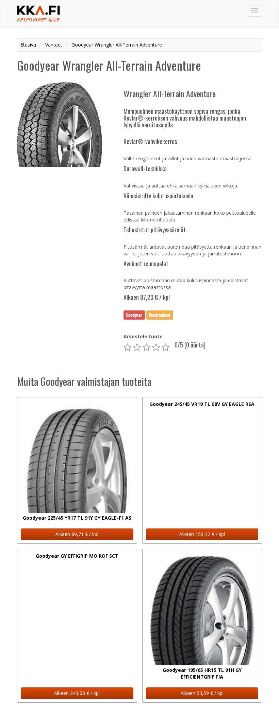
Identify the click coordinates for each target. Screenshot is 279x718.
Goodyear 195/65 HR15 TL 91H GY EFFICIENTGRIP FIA (202, 673)
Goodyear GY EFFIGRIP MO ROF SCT (77, 556)
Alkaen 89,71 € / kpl (76, 534)
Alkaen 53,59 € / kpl (202, 693)
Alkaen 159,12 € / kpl (202, 534)
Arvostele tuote (143, 336)
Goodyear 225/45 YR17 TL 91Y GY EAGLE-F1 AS (77, 518)
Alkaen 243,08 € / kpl (77, 693)
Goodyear (134, 314)
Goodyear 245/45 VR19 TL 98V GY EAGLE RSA (202, 404)
